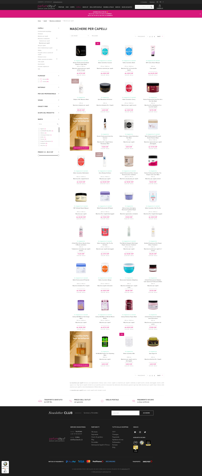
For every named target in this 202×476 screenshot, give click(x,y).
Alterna (43, 133)
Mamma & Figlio (108, 7)
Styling (39, 50)
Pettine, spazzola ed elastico (45, 59)
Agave (43, 128)
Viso (67, 7)
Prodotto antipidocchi (43, 66)
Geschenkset (41, 64)
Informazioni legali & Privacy (100, 445)
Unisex (46, 81)
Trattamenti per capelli (44, 41)
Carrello (160, 8)
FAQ (113, 447)
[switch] (5, 472)
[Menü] (8, 462)
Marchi (117, 7)
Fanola (43, 139)
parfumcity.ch (125, 469)
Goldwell (43, 143)
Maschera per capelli (44, 43)
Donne (46, 79)
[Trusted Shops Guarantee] (143, 442)
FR (160, 2)
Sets (39, 69)
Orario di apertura (97, 437)
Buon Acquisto (127, 7)
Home (39, 21)
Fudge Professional (46, 141)
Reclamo (115, 445)
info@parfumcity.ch (57, 2)
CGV (113, 432)
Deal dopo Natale (96, 7)
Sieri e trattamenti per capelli (45, 48)
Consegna (115, 434)
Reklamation (116, 442)
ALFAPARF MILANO (46, 131)
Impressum (94, 434)
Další (159, 36)
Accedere (144, 2)
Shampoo (40, 33)
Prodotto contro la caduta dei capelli (45, 53)
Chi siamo (94, 432)
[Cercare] (151, 7)
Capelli (78, 7)
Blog (92, 439)
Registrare (152, 2)
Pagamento (115, 437)
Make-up (85, 7)
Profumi (61, 7)
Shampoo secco (42, 57)
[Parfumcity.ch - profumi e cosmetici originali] (47, 7)
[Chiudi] (200, 13)
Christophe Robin (46, 135)
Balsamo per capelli (43, 36)
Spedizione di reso (117, 439)
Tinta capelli (41, 61)
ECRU (42, 137)
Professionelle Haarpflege (44, 31)
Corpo (72, 7)
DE (157, 2)
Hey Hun (43, 145)
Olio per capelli (42, 45)
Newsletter (94, 442)
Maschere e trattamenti (55, 21)
